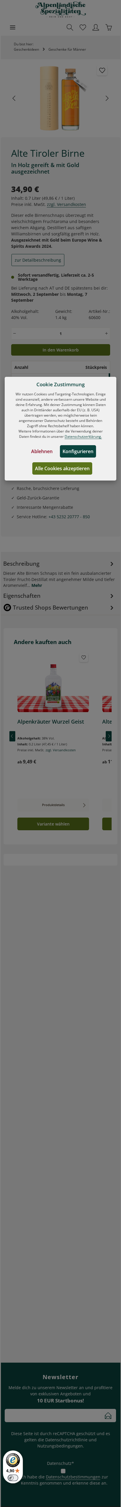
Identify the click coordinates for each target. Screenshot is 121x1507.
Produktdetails (53, 805)
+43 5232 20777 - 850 (69, 516)
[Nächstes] (107, 98)
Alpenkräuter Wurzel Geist (50, 721)
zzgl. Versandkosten (66, 204)
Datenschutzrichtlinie (66, 1439)
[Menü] (13, 27)
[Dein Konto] (96, 27)
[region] (60, 98)
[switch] (13, 1478)
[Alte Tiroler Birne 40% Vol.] (60, 98)
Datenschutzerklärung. (83, 436)
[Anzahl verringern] (14, 333)
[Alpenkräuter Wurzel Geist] (53, 683)
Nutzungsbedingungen (60, 1446)
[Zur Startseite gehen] (60, 9)
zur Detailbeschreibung (38, 260)
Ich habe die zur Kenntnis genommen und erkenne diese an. (64, 1480)
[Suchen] (70, 27)
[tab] (59, 574)
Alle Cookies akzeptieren (62, 468)
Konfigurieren (78, 451)
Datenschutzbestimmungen (73, 1477)
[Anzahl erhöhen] (106, 333)
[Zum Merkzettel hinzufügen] (102, 70)
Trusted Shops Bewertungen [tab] (50, 607)
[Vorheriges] (14, 98)
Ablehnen (42, 451)
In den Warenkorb (61, 350)
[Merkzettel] (83, 27)
